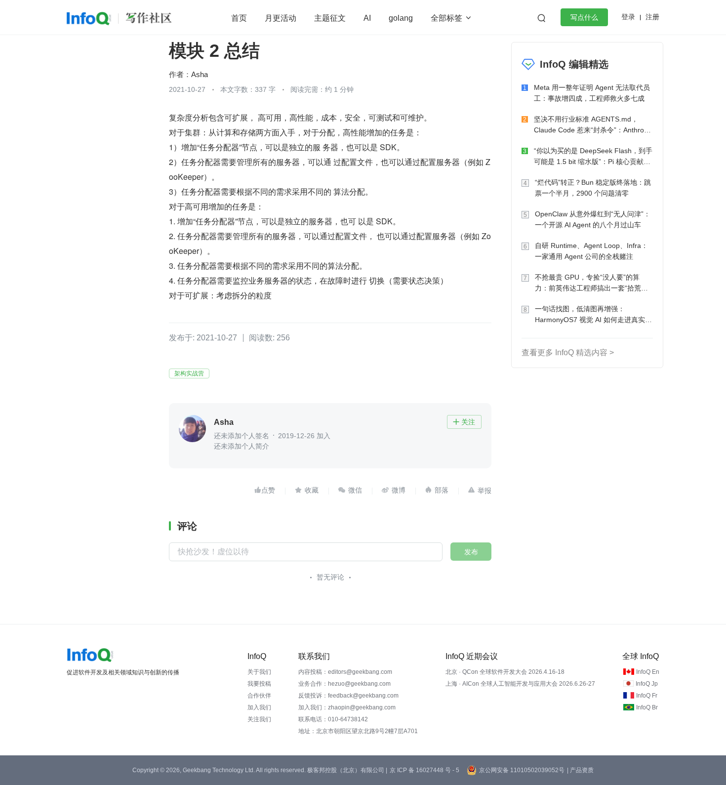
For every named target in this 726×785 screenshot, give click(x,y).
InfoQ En (647, 671)
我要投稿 (259, 683)
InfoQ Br (647, 707)
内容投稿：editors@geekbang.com (345, 671)
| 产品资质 (580, 770)
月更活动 (280, 18)
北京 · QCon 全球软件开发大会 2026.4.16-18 (505, 671)
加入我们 (259, 707)
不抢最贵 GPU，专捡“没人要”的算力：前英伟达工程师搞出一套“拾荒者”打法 (592, 283)
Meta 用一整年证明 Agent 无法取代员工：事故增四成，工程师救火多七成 (592, 92)
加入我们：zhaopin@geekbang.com (347, 707)
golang (401, 18)
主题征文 (330, 18)
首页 (239, 18)
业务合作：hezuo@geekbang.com (344, 683)
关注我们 (259, 719)
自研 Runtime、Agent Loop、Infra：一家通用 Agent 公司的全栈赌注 (591, 251)
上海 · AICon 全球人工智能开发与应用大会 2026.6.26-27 (520, 683)
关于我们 (259, 671)
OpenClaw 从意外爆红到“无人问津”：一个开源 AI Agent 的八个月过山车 (592, 219)
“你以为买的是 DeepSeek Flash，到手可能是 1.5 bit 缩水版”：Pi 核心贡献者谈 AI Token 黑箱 (593, 157)
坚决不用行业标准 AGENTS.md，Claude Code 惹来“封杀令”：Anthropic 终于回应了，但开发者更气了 (593, 125)
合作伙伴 (259, 695)
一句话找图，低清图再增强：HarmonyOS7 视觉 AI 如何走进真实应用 (593, 315)
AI (367, 18)
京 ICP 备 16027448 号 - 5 (424, 770)
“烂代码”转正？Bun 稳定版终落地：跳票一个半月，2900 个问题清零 (593, 187)
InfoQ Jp (647, 683)
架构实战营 (189, 373)
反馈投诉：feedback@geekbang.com (348, 695)
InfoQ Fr (646, 695)
